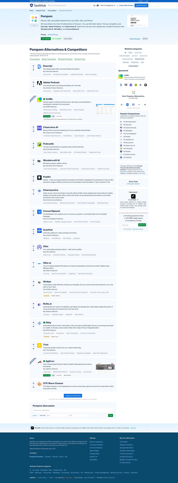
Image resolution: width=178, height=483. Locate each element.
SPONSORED (32, 98)
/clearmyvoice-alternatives (40, 188)
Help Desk (38, 473)
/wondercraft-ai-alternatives (41, 158)
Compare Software (96, 445)
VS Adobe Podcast (129, 128)
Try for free (47, 116)
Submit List (93, 457)
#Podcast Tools (79, 59)
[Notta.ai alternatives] (39, 304)
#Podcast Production (65, 59)
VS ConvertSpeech (129, 134)
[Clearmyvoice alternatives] (39, 191)
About (61, 457)
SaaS (142, 62)
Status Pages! (94, 451)
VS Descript (127, 125)
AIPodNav (58, 29)
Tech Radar (124, 442)
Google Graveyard (126, 457)
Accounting (65, 473)
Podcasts (126, 62)
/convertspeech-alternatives (41, 209)
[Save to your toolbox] (34, 25)
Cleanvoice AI (70, 26)
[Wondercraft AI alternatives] (39, 161)
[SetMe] (39, 100)
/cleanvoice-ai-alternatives (40, 125)
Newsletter (93, 460)
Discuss (55, 457)
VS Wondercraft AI (129, 122)
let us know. (141, 173)
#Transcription (35, 59)
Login (146, 1)
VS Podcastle (127, 148)
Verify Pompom (135, 39)
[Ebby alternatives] (39, 323)
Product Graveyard (126, 454)
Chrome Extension (96, 448)
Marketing (56, 473)
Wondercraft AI (47, 29)
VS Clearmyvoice (129, 154)
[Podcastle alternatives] (39, 144)
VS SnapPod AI (128, 139)
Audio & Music (138, 52)
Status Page (67, 38)
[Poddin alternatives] (39, 177)
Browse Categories (96, 442)
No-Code (36, 470)
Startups (52, 1)
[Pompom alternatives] (34, 18)
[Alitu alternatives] (39, 247)
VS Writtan (126, 136)
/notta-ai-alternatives (38, 301)
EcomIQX (132, 200)
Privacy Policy (42, 477)
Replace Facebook (126, 445)
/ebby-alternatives (37, 320)
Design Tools (57, 470)
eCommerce (75, 473)
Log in (35, 415)
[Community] (97, 5)
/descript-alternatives (38, 64)
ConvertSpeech (72, 29)
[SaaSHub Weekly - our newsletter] (94, 5)
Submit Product (141, 5)
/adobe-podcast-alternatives (41, 80)
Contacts (48, 457)
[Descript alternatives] (39, 66)
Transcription (133, 66)
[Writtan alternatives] (39, 282)
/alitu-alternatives (37, 244)
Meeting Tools (143, 55)
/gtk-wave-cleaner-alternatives (42, 381)
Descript (44, 26)
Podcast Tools (139, 59)
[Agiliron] (39, 362)
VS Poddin (126, 151)
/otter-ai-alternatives (38, 261)
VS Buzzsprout (128, 142)
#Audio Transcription (49, 59)
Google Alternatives (126, 448)
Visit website (46, 38)
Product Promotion (36, 457)
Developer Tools (46, 470)
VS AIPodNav (127, 131)
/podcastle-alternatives (39, 142)
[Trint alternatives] (39, 345)
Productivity (134, 62)
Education (134, 55)
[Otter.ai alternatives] (39, 263)
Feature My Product (126, 5)
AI (125, 52)
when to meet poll (109, 477)
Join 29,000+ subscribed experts (133, 229)
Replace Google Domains (128, 460)
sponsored (133, 428)
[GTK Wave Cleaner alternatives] (39, 384)
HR (82, 473)
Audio (130, 52)
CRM (31, 473)
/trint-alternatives (37, 342)
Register (141, 1)
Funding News (94, 454)
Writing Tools (88, 473)
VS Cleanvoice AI (129, 145)
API (66, 457)
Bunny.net (69, 477)
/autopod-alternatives (38, 228)
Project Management (102, 473)
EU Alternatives (125, 462)
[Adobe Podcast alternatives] (39, 83)
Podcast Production (127, 59)
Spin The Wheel (89, 477)
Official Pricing (53, 34)
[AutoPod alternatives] (39, 230)
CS (39, 212)
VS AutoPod (127, 157)
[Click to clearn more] (89, 428)
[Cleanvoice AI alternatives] (39, 128)
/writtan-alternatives (38, 279)
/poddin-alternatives (38, 175)
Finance (126, 473)
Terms (51, 477)
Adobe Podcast (55, 26)
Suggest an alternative (73, 396)
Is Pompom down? (133, 184)
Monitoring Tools (116, 473)
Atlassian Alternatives (127, 451)
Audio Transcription (125, 55)
